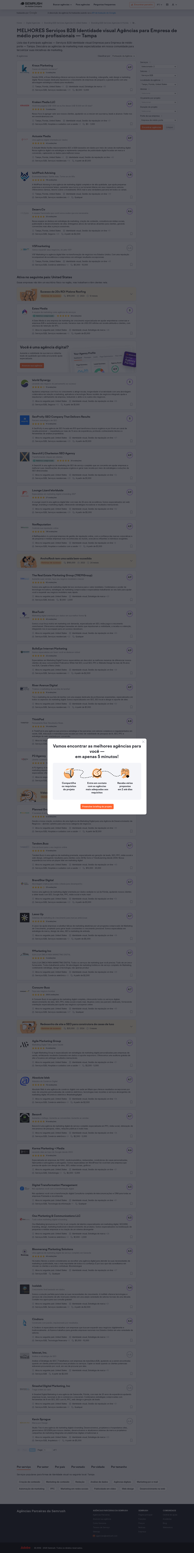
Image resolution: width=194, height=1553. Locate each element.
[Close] (143, 742)
